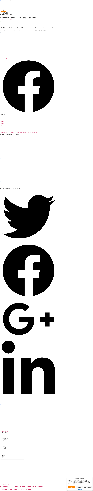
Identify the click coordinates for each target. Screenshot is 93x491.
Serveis (20, 4)
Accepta (71, 487)
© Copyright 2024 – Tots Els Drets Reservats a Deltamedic (21, 487)
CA (4, 12)
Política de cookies (79, 489)
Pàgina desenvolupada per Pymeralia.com (15, 489)
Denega (79, 487)
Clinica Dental (11, 132)
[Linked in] (28, 401)
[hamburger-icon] (40, 6)
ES (5, 12)
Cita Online (25, 4)
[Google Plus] (28, 340)
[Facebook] (28, 112)
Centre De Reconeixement (32, 132)
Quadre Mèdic (8, 4)
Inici (3, 4)
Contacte (2, 128)
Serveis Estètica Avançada (21, 132)
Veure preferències (87, 487)
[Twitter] (28, 243)
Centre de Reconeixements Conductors (10, 15)
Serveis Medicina (4, 132)
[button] (91, 478)
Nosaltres (15, 4)
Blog (2, 125)
